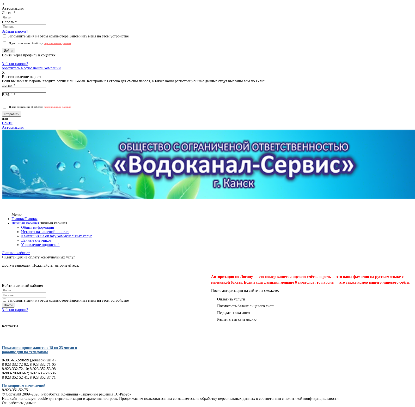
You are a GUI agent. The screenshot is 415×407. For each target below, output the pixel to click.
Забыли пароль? (15, 31)
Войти (7, 123)
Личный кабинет (25, 223)
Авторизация (13, 127)
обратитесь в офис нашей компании (31, 68)
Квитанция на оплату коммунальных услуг (56, 236)
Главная (18, 219)
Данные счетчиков (36, 240)
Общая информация (37, 227)
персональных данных (57, 43)
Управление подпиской (40, 245)
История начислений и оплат (45, 232)
